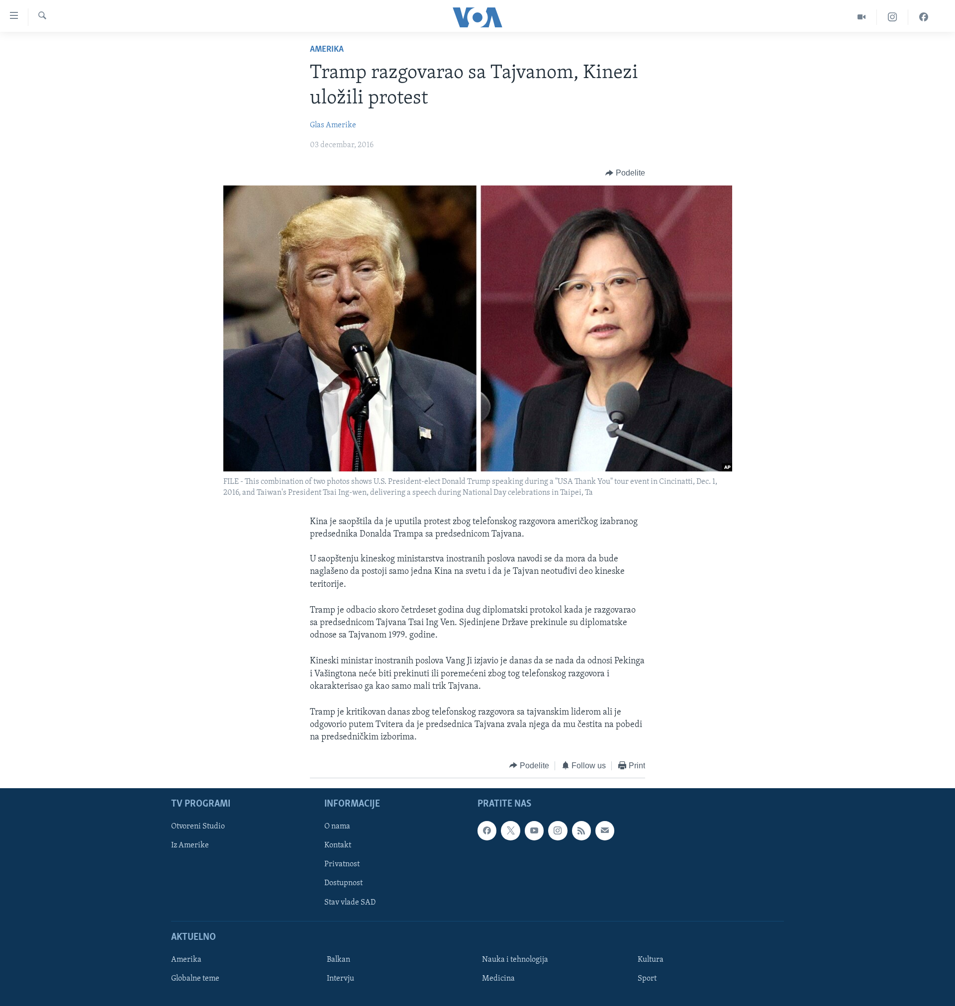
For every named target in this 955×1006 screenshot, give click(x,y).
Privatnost (342, 864)
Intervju (340, 979)
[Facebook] (923, 17)
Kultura (651, 960)
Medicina (498, 979)
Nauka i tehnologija (515, 960)
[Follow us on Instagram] (557, 830)
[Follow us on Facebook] (487, 830)
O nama (337, 826)
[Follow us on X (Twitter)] (510, 830)
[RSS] (581, 830)
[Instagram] (892, 17)
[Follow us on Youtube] (534, 830)
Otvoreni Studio (198, 826)
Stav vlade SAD (350, 903)
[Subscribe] (604, 830)
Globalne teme (195, 979)
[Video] (862, 17)
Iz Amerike (190, 845)
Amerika (327, 49)
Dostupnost (343, 884)
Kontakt (337, 845)
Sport (647, 979)
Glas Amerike (333, 125)
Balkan (338, 960)
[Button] (625, 173)
